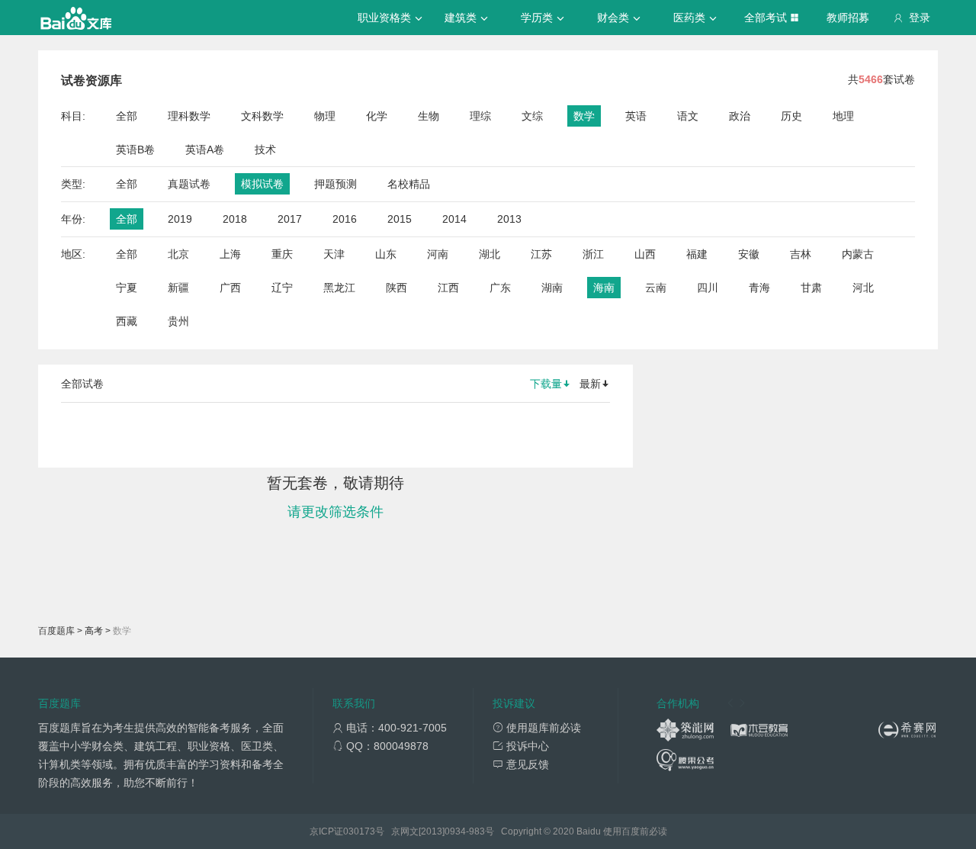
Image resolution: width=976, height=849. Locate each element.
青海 (759, 287)
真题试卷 (189, 184)
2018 (235, 219)
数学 (584, 116)
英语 (636, 116)
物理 (325, 116)
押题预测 (335, 184)
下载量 (546, 384)
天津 (334, 254)
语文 (687, 116)
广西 (230, 287)
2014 (454, 219)
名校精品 (408, 184)
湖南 (552, 287)
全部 (126, 116)
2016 (344, 219)
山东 (385, 254)
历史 (791, 116)
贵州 (178, 321)
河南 (437, 254)
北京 (178, 254)
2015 (399, 219)
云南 (655, 287)
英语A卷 (204, 149)
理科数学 (189, 116)
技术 (265, 149)
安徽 (748, 254)
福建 (697, 254)
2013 (509, 219)
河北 (863, 287)
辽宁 (282, 287)
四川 (707, 287)
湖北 (489, 254)
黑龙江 (339, 287)
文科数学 (262, 116)
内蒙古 (858, 254)
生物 (428, 116)
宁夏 (126, 287)
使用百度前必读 (635, 831)
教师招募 (848, 17)
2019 (180, 219)
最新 (590, 384)
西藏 (126, 321)
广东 (500, 287)
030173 (359, 831)
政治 (739, 116)
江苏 (541, 254)
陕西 (396, 287)
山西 (645, 254)
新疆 (178, 287)
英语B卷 (135, 149)
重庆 (282, 254)
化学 (376, 116)
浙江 (593, 254)
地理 (843, 116)
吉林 (800, 254)
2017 (290, 219)
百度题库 (56, 630)
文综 (532, 116)
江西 (448, 287)
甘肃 (811, 287)
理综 (480, 116)
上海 (230, 254)
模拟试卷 (262, 184)
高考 (94, 630)
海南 (604, 287)
